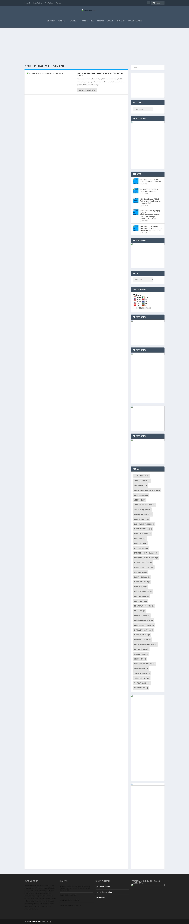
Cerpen (109, 79)
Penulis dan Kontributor (105, 892)
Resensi (100, 21)
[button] (132, 91)
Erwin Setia (140, 543)
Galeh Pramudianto (143, 567)
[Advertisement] (94, 44)
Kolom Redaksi (135, 21)
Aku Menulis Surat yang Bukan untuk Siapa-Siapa (100, 74)
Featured (114, 79)
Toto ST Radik (141, 683)
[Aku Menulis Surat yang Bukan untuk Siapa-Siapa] (51, 73)
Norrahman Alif (142, 635)
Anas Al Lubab (141, 495)
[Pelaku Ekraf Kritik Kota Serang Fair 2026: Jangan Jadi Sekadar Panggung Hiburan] (135, 228)
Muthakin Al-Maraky (144, 625)
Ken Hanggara (141, 596)
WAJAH (110, 21)
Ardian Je (139, 500)
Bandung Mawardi (144, 524)
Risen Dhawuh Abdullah (145, 644)
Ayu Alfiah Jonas (142, 510)
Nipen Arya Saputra (143, 630)
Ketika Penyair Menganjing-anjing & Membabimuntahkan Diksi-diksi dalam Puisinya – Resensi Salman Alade (150, 215)
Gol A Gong (140, 572)
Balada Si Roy (141, 519)
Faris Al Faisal (141, 548)
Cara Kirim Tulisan (103, 887)
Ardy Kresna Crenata (144, 505)
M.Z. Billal (139, 611)
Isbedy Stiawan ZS (142, 591)
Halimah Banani (92, 79)
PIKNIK (84, 21)
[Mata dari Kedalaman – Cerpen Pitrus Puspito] (135, 190)
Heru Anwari (140, 587)
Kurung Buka (35, 921)
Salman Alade (141, 654)
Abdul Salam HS (141, 481)
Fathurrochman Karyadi (145, 553)
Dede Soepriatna (142, 534)
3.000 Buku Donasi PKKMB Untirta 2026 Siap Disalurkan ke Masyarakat (151, 201)
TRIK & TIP (120, 21)
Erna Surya (140, 538)
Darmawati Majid (143, 529)
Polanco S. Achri (142, 640)
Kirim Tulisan (37, 3)
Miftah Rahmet (141, 616)
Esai (92, 21)
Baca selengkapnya (87, 90)
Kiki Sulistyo (140, 601)
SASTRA (73, 21)
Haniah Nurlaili (142, 577)
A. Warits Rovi (141, 476)
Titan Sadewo (141, 678)
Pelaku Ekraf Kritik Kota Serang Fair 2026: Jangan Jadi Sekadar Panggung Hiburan (151, 228)
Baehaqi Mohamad (143, 514)
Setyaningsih (141, 668)
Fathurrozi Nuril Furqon (146, 558)
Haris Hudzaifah (142, 582)
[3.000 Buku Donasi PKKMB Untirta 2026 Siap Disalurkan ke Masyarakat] (135, 200)
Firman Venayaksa (143, 563)
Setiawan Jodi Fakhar (144, 664)
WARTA (61, 21)
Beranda (27, 3)
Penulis (58, 3)
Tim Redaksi (49, 3)
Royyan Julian (141, 649)
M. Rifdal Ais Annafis (144, 606)
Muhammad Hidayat (143, 620)
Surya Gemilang (142, 673)
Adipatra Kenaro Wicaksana (147, 490)
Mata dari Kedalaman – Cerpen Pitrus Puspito (149, 190)
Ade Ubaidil (140, 485)
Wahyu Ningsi (141, 688)
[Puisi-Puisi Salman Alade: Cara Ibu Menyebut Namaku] (135, 181)
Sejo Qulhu (140, 659)
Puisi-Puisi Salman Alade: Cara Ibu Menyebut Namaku (150, 180)
